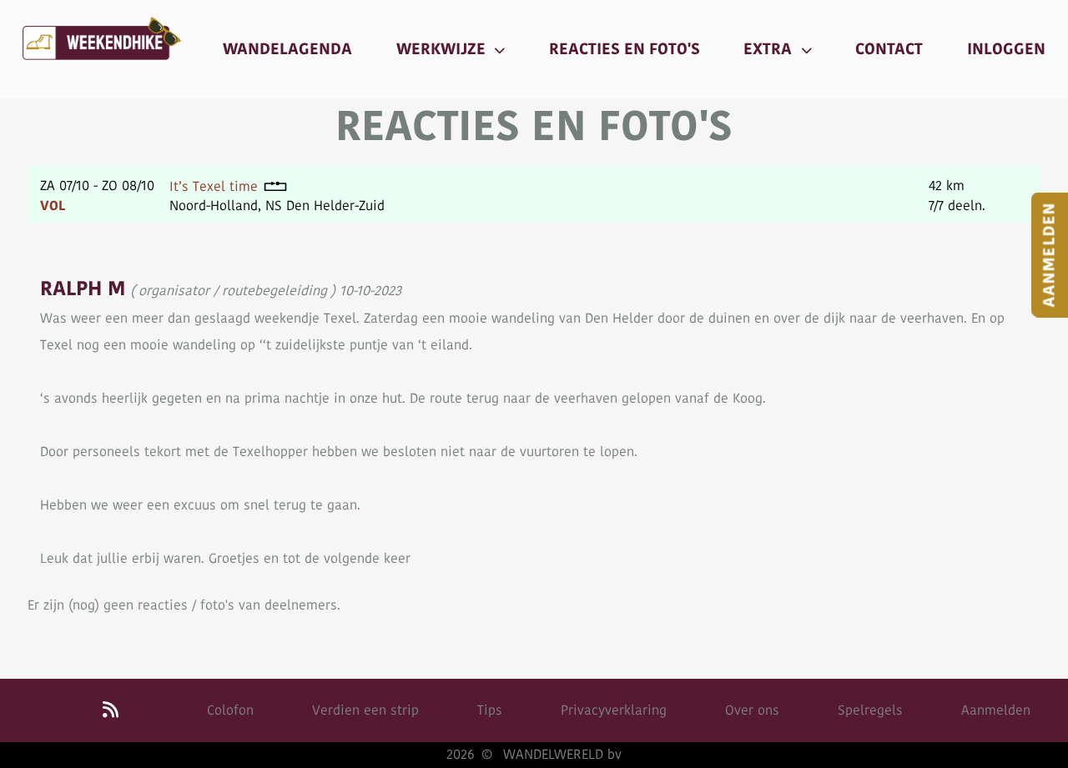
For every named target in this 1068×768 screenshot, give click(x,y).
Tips (489, 710)
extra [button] (769, 49)
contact (889, 49)
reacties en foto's (624, 49)
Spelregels (870, 710)
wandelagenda (287, 49)
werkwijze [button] (443, 49)
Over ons (752, 710)
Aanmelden (995, 710)
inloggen (1006, 49)
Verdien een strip (365, 710)
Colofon (230, 710)
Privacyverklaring (614, 710)
